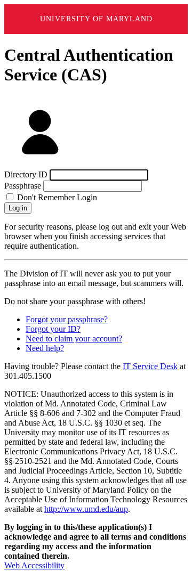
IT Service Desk (150, 366)
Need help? (45, 348)
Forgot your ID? (53, 328)
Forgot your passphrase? (67, 319)
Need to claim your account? (74, 338)
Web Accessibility (34, 565)
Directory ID (25, 174)
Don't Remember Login (56, 197)
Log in (18, 208)
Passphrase (22, 185)
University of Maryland (96, 19)
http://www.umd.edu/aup (86, 508)
